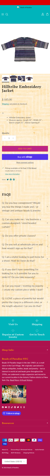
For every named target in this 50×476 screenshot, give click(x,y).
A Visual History (26, 380)
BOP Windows (16, 453)
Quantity (5, 133)
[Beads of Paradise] (25, 14)
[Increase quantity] (14, 138)
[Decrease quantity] (4, 138)
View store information (12, 174)
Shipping (5, 104)
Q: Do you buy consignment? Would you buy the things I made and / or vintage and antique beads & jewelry (21, 206)
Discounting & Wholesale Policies (21, 449)
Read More (14, 380)
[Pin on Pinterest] (14, 179)
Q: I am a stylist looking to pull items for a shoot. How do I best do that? (23, 258)
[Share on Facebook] (11, 179)
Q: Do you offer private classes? (19, 235)
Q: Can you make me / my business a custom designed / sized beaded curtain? (21, 223)
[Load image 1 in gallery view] (25, 49)
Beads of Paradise (13, 467)
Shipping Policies (28, 453)
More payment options (25, 163)
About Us (5, 449)
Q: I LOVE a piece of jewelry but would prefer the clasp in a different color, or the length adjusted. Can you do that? (22, 302)
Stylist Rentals (39, 449)
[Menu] (2, 14)
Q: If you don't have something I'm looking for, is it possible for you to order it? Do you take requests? (20, 273)
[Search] (8, 14)
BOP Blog (5, 453)
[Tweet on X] (8, 179)
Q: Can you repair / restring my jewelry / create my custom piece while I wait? (22, 287)
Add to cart (25, 148)
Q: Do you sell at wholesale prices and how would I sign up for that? (22, 246)
